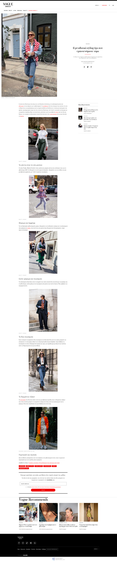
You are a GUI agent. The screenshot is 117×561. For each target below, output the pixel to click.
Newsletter (28, 549)
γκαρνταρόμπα (53, 114)
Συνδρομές (44, 549)
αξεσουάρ (21, 106)
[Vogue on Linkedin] (34, 542)
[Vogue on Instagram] (23, 542)
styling (56, 112)
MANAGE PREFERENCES (52, 549)
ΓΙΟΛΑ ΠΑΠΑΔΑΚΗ (88, 113)
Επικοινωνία (23, 549)
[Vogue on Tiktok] (27, 542)
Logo (31, 538)
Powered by (20, 555)
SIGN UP (43, 490)
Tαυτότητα (33, 549)
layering (22, 116)
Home (19, 549)
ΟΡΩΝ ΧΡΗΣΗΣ (35, 487)
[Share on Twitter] (87, 67)
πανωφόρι (23, 400)
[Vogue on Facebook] (19, 542)
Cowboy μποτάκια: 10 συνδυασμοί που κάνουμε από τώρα (44, 463)
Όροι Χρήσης (38, 549)
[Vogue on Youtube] (30, 542)
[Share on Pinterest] (91, 67)
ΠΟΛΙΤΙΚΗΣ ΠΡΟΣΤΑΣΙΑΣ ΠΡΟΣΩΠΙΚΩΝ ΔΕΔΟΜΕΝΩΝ (50, 487)
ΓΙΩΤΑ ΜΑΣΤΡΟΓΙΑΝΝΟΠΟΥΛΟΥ (87, 61)
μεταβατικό (45, 106)
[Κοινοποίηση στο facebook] (84, 67)
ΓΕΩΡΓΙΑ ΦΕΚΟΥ (87, 121)
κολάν (28, 228)
